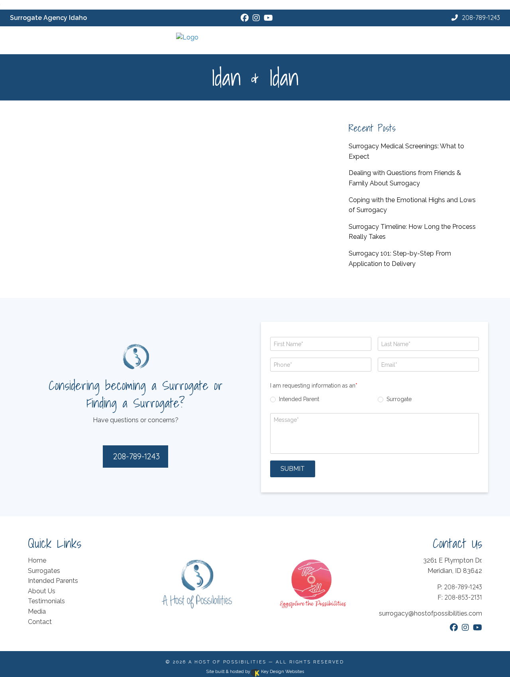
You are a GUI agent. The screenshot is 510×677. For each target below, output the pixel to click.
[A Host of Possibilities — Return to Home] (255, 37)
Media (37, 611)
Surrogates (44, 571)
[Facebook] (245, 18)
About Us (41, 591)
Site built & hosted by (255, 671)
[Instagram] (256, 18)
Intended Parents (53, 581)
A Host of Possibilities (227, 662)
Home (37, 560)
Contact (40, 622)
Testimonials (46, 601)
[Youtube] (268, 18)
